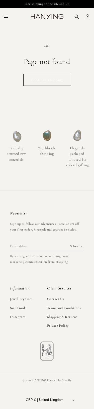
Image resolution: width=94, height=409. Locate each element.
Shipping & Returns (62, 317)
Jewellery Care (21, 299)
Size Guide (18, 308)
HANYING (39, 380)
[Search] (76, 16)
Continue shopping (47, 80)
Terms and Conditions (64, 308)
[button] (6, 16)
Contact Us (55, 299)
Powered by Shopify (59, 380)
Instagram (17, 317)
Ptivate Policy (58, 325)
